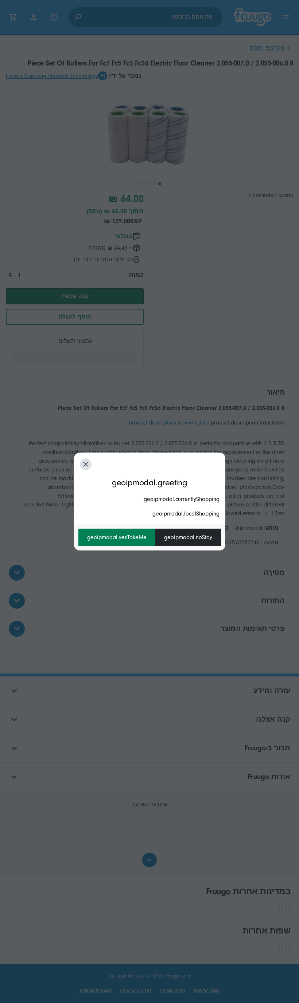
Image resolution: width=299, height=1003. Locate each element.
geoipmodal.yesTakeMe (117, 537)
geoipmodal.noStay (188, 537)
